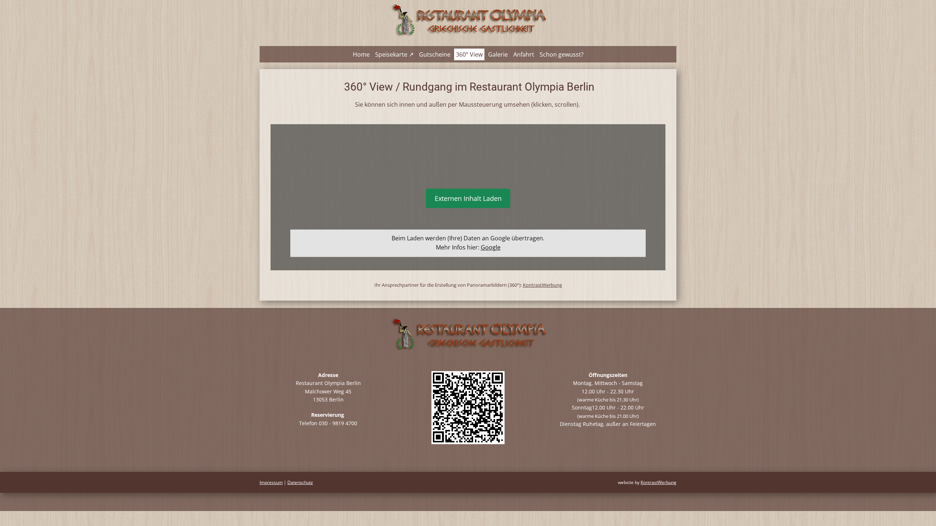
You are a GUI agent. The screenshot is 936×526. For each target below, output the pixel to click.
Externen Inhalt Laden (468, 198)
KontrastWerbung (542, 285)
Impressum (271, 482)
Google (491, 248)
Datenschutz (300, 482)
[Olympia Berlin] (468, 19)
